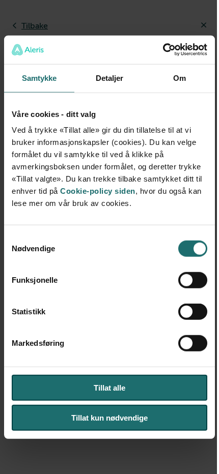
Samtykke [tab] (39, 77)
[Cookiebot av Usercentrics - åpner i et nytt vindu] (162, 49)
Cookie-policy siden (97, 191)
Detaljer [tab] (110, 77)
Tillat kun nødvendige (109, 417)
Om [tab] (179, 77)
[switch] (192, 280)
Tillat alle (109, 387)
